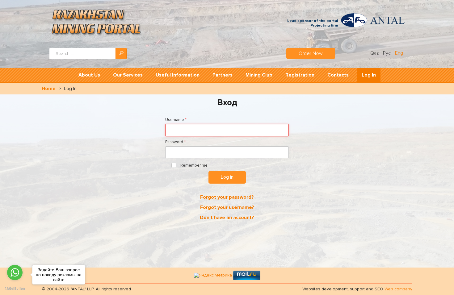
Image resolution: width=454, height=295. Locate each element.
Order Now (311, 53)
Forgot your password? (227, 197)
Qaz (375, 53)
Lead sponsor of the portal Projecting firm (312, 23)
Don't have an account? (227, 217)
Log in (227, 177)
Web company (398, 289)
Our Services (128, 75)
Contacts (338, 75)
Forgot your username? (227, 207)
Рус (387, 53)
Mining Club (259, 75)
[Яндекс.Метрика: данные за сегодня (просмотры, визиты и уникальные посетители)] (213, 275)
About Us (89, 75)
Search (121, 53)
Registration (299, 75)
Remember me (193, 165)
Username (176, 119)
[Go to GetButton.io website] (15, 289)
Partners (222, 75)
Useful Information (178, 75)
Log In (369, 75)
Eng (399, 53)
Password (175, 141)
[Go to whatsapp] (15, 272)
